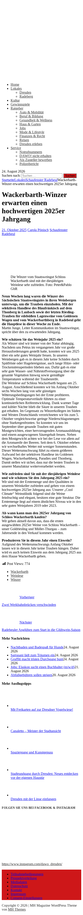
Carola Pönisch (38, 230)
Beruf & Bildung (31, 116)
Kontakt (16, 890)
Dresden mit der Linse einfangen (33, 799)
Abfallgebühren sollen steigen (31, 675)
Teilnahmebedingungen (27, 874)
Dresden (25, 92)
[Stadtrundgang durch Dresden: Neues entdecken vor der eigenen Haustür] (27, 770)
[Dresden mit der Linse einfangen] (27, 795)
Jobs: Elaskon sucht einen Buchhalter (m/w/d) (43, 667)
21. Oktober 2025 (14, 230)
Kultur (15, 100)
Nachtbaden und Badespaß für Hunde (37, 647)
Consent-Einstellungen (26, 898)
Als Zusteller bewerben (35, 160)
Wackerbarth (19, 571)
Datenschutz (19, 886)
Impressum (18, 894)
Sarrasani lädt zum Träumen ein (33, 655)
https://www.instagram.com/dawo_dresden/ (32, 864)
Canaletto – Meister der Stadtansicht (36, 731)
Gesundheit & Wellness (35, 120)
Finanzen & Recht (32, 136)
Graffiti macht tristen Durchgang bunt (37, 659)
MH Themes (17, 909)
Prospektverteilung (24, 878)
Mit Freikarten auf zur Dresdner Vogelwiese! (42, 709)
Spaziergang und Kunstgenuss (32, 752)
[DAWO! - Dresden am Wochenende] (41, 77)
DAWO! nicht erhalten (35, 156)
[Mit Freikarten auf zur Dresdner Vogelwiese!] (27, 705)
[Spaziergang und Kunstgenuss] (27, 748)
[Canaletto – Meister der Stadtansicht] (27, 727)
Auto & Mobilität (31, 112)
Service (16, 148)
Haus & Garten (30, 124)
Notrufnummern (30, 152)
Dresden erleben (30, 144)
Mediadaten (19, 882)
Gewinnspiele (20, 104)
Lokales (16, 88)
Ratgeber (17, 108)
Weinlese (17, 575)
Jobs (22, 128)
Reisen (24, 140)
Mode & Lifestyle (31, 132)
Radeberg (26, 96)
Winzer (16, 579)
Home (15, 84)
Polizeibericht (29, 164)
